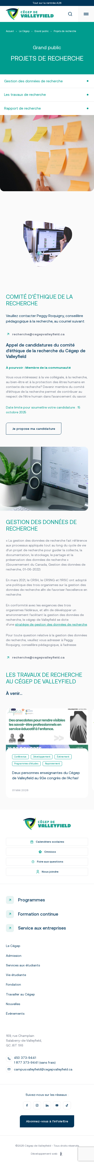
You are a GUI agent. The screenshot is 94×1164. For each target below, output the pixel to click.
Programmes (31, 899)
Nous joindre (50, 871)
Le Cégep (24, 31)
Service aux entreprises (42, 927)
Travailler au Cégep (20, 994)
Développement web (44, 1153)
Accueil (10, 31)
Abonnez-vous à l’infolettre (47, 1121)
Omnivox (50, 851)
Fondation (13, 984)
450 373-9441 (25, 1057)
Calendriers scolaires (50, 841)
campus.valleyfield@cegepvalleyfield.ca (43, 1069)
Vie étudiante (16, 975)
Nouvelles (13, 1004)
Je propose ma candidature (33, 428)
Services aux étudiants (23, 965)
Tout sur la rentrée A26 (47, 3)
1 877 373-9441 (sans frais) (35, 1062)
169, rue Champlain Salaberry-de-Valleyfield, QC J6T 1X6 (24, 1040)
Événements (15, 1013)
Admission (13, 955)
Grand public (41, 31)
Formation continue (38, 914)
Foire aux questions (50, 861)
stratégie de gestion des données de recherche (51, 624)
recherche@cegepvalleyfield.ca (38, 657)
